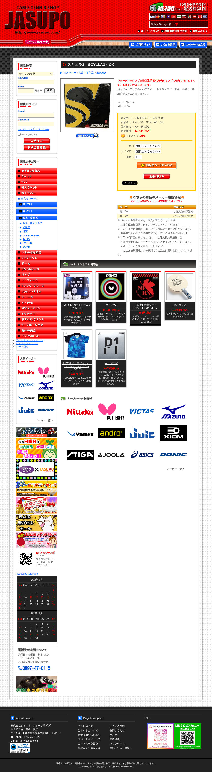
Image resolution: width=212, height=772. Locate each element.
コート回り (22, 346)
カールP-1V (111, 363)
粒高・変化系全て (32, 223)
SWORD (27, 243)
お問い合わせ (199, 31)
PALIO (26, 239)
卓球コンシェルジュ (89, 747)
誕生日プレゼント (36, 505)
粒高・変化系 (30, 217)
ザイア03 (111, 304)
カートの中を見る (193, 45)
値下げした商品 (36, 170)
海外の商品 (36, 330)
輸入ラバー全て (30, 198)
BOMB (26, 246)
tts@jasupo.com (29, 740)
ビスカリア (180, 304)
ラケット (36, 176)
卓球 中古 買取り (121, 747)
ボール (36, 263)
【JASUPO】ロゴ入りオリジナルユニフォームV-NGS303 (77, 366)
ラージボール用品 (36, 325)
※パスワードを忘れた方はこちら (33, 129)
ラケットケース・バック (29, 340)
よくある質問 (166, 45)
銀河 (25, 231)
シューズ (36, 297)
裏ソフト (28, 204)
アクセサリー (36, 314)
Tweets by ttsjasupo (27, 573)
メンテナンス (36, 258)
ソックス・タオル (36, 291)
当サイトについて (148, 31)
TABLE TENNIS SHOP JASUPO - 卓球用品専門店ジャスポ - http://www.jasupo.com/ (37, 20)
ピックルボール (36, 336)
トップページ (117, 743)
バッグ (36, 275)
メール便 (36, 684)
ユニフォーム (36, 280)
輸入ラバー (36, 193)
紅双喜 (26, 227)
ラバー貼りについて (89, 739)
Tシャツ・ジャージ (36, 286)
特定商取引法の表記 (174, 31)
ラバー (36, 182)
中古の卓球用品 (36, 252)
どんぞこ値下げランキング (36, 488)
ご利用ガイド (140, 45)
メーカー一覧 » (44, 420)
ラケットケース (36, 269)
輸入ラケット (36, 187)
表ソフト (28, 211)
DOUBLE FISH (31, 235)
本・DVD (36, 302)
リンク (113, 734)
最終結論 (115, 739)
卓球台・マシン (36, 308)
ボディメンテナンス (36, 319)
